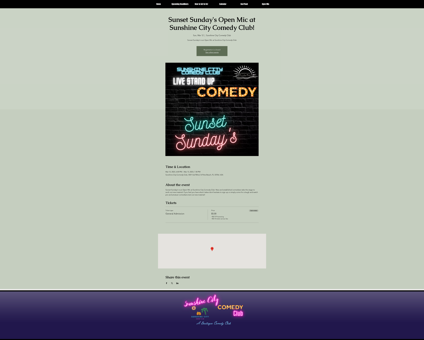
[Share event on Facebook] (167, 283)
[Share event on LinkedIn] (177, 283)
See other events (212, 52)
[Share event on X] (172, 283)
